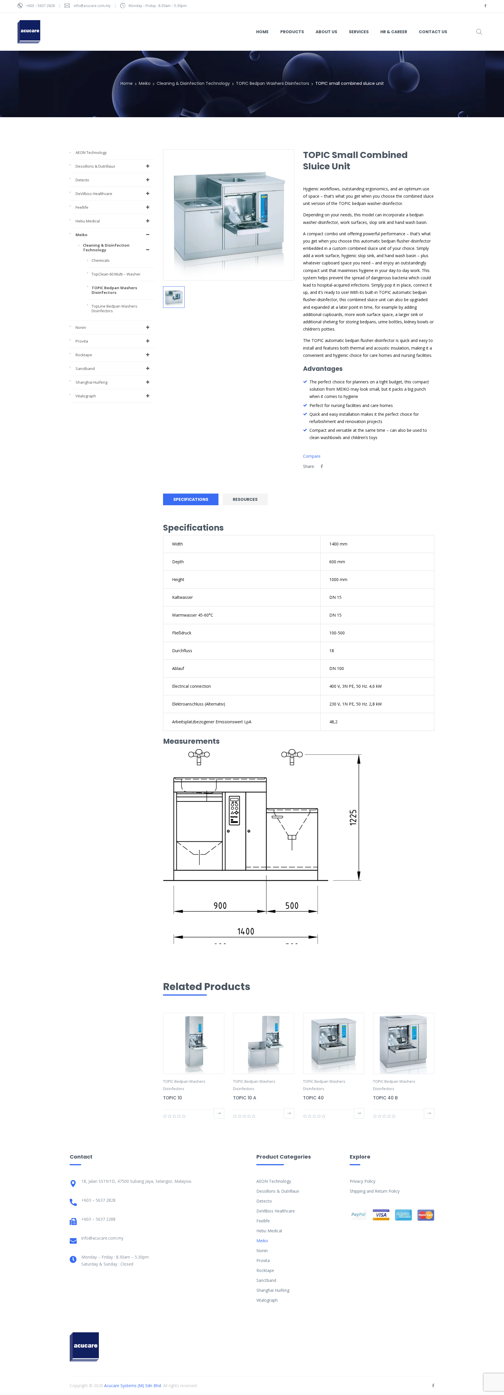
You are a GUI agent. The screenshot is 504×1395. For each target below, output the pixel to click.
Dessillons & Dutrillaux (95, 166)
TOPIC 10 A (244, 1098)
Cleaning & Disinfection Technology (193, 83)
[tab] (192, 500)
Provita (82, 341)
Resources (245, 499)
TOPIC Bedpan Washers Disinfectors (272, 83)
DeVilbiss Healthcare (94, 193)
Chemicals (101, 260)
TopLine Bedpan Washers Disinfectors (114, 308)
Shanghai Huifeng (91, 382)
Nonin (81, 327)
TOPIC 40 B (385, 1098)
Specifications (190, 499)
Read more (219, 1113)
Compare (312, 456)
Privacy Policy (362, 1181)
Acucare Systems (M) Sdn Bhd (132, 1385)
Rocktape (84, 354)
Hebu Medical (88, 221)
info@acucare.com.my (92, 5)
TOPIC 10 (172, 1098)
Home (126, 83)
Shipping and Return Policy (375, 1191)
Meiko (144, 83)
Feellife (82, 207)
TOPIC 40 (313, 1098)
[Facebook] (322, 466)
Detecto (82, 180)
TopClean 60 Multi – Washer (116, 274)
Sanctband (85, 368)
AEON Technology (91, 152)
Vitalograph (86, 396)
